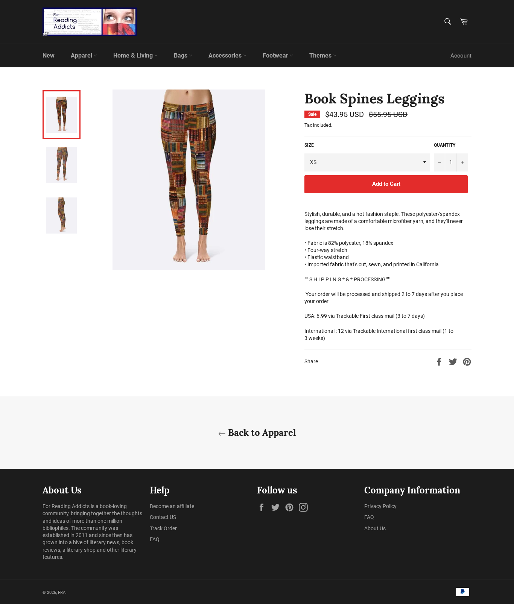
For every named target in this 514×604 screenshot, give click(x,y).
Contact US (163, 517)
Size (309, 145)
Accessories (225, 55)
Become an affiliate (172, 506)
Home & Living (133, 55)
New (49, 55)
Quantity (444, 145)
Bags (181, 55)
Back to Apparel (261, 433)
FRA (61, 592)
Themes (321, 55)
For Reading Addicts (66, 506)
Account (460, 55)
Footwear (276, 55)
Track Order (163, 528)
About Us (375, 528)
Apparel (82, 55)
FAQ (155, 539)
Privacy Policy (380, 506)
